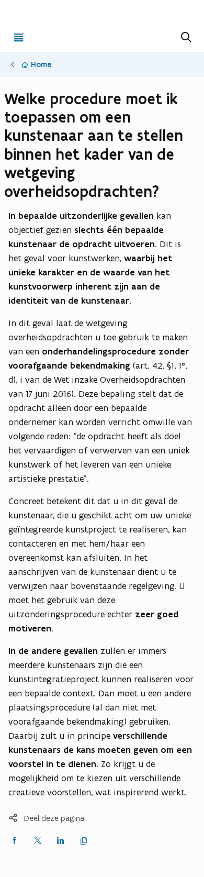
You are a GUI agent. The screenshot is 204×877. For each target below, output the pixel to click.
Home (41, 64)
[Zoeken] (185, 37)
